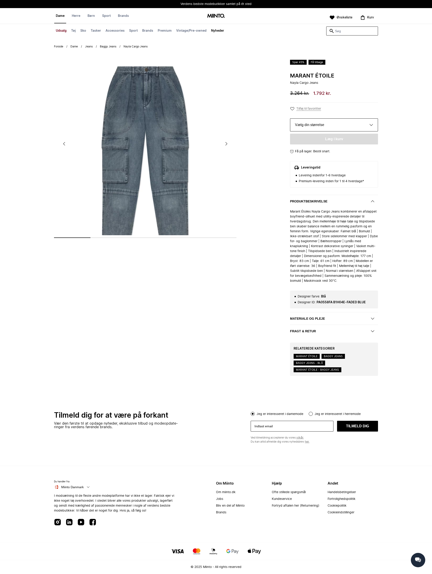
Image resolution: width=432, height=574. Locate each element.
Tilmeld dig (357, 426)
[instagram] (57, 522)
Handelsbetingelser (342, 492)
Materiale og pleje (307, 318)
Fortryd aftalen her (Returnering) (295, 505)
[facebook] (92, 522)
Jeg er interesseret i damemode (279, 414)
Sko (83, 30)
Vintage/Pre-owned (191, 30)
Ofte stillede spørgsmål (289, 492)
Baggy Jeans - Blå (309, 363)
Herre (76, 16)
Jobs (219, 499)
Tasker (96, 30)
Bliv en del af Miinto (230, 505)
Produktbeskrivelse (308, 201)
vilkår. (300, 437)
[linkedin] (69, 522)
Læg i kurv (334, 139)
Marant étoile (312, 76)
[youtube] (81, 522)
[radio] (253, 414)
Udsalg (61, 30)
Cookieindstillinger (341, 512)
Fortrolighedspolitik (342, 499)
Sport (133, 30)
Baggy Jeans (108, 46)
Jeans (89, 46)
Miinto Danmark (72, 487)
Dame (60, 16)
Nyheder (217, 30)
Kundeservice (282, 499)
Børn (91, 16)
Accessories (115, 30)
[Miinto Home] (216, 16)
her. (307, 441)
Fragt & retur (303, 331)
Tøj (73, 30)
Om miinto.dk (226, 492)
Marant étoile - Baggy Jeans (317, 369)
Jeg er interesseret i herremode (338, 414)
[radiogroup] (314, 413)
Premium (165, 30)
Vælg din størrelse (309, 125)
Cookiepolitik (337, 505)
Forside (58, 46)
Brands (147, 30)
